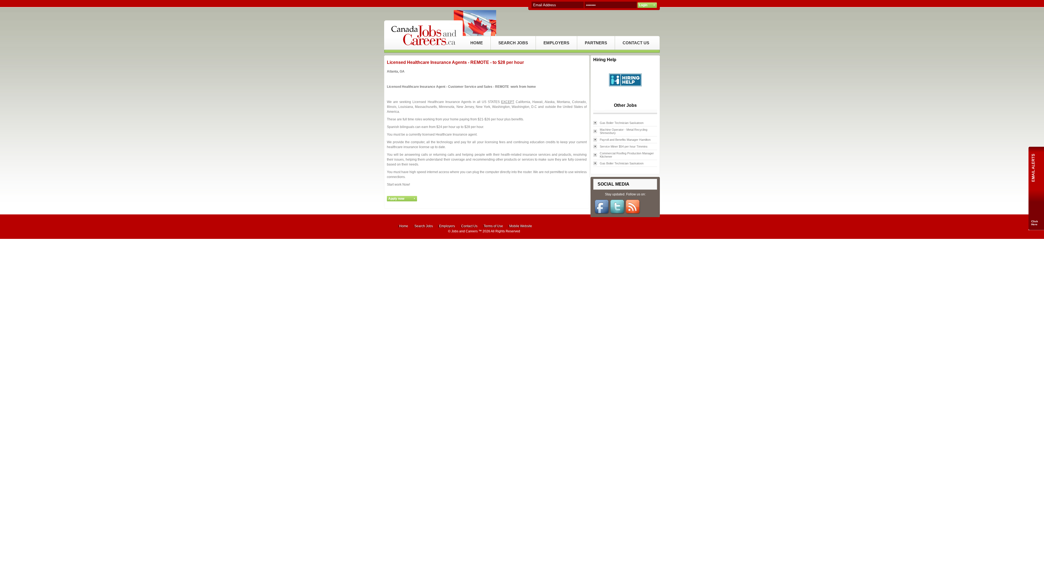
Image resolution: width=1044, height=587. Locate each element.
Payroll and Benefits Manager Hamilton (625, 139)
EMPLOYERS (556, 42)
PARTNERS (596, 42)
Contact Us (469, 226)
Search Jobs (423, 226)
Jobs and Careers (464, 231)
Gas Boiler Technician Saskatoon (622, 122)
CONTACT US (636, 42)
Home (403, 226)
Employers (447, 226)
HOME (476, 42)
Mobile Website (520, 226)
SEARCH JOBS (513, 42)
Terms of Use (493, 226)
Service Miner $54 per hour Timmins (624, 146)
